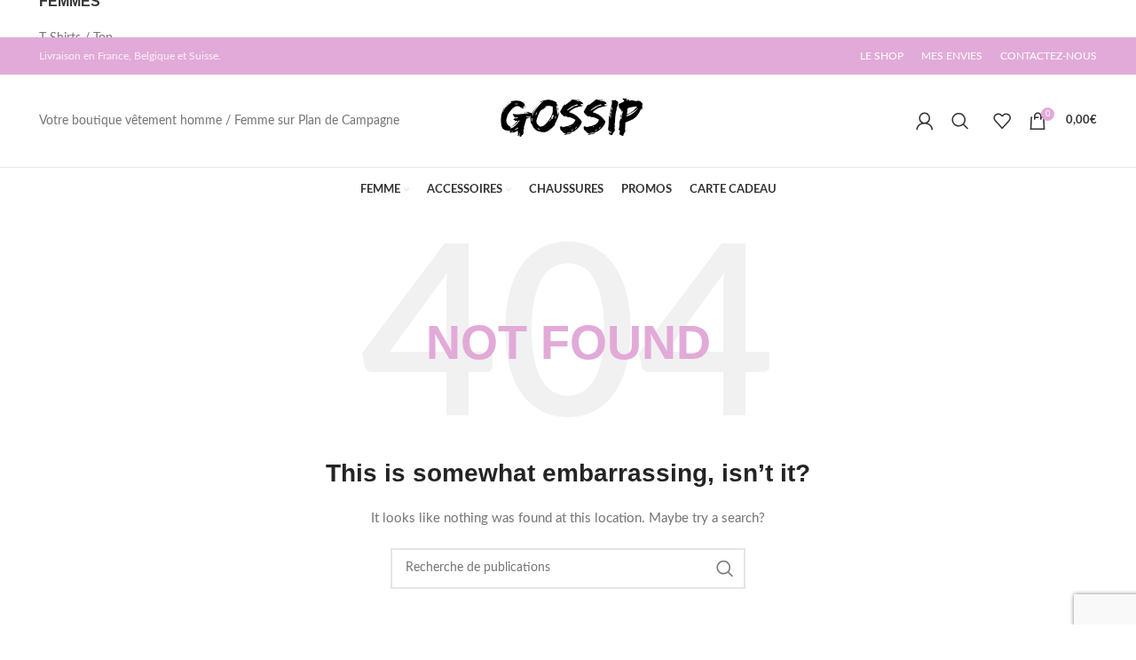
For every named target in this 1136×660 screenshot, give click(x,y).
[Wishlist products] (1002, 121)
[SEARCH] (725, 568)
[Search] (963, 121)
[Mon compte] (925, 121)
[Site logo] (568, 121)
